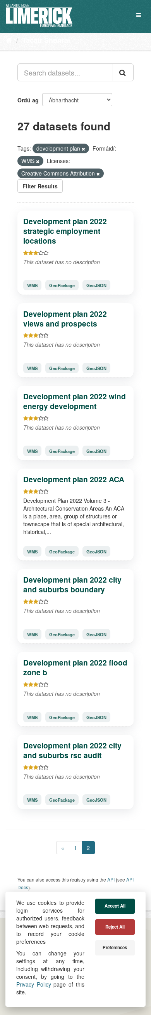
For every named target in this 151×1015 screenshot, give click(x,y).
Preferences (115, 947)
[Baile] (9, 40)
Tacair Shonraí (46, 40)
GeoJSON (96, 285)
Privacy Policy (33, 984)
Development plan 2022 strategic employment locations (65, 231)
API (111, 879)
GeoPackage (62, 285)
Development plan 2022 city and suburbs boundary (72, 584)
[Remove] (83, 149)
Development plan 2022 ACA (73, 479)
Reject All (115, 927)
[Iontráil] (123, 72)
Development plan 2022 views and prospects (65, 318)
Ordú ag (28, 100)
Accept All (115, 906)
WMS (32, 285)
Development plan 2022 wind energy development (74, 401)
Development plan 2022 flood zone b (75, 667)
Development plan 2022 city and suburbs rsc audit (72, 750)
